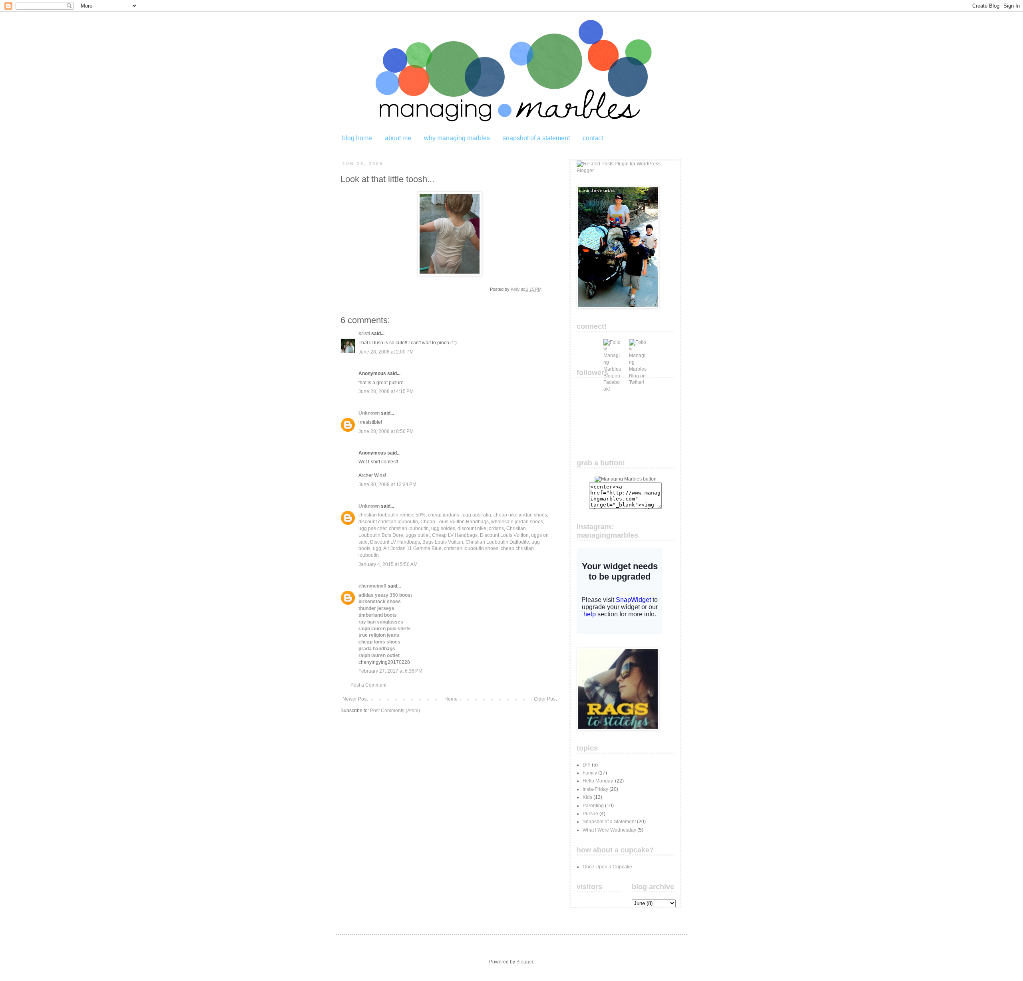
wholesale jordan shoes (517, 521)
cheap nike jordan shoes (520, 515)
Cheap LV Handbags (455, 535)
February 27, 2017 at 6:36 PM (390, 671)
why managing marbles (457, 138)
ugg (377, 548)
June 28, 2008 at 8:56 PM (386, 431)
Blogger (524, 962)
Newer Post (355, 699)
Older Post (545, 699)
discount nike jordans (481, 528)
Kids (587, 797)
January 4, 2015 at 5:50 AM (388, 564)
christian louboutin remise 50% (392, 515)
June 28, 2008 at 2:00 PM (386, 352)
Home (451, 699)
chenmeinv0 (372, 586)
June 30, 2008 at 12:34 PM (387, 484)
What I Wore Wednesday (609, 830)
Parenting (593, 805)
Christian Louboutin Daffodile (497, 542)
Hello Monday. (598, 781)
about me (398, 138)
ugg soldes (443, 528)
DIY (587, 765)
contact (593, 138)
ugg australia (477, 515)
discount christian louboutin (388, 521)
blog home (357, 138)
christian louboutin (409, 528)
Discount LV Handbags (395, 542)
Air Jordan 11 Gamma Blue (412, 548)
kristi (364, 333)
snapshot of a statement (536, 138)
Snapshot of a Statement (609, 821)
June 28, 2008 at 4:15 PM (386, 391)
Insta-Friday (595, 789)
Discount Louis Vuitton (504, 535)
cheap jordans (444, 515)
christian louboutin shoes (471, 548)
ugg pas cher (372, 528)
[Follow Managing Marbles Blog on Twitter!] (638, 348)
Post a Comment (368, 685)
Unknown (369, 413)
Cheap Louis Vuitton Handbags (454, 521)
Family (590, 773)
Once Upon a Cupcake (607, 867)
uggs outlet (418, 535)
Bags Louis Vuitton (442, 542)
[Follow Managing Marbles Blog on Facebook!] (612, 348)
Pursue (590, 813)
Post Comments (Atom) (395, 710)
